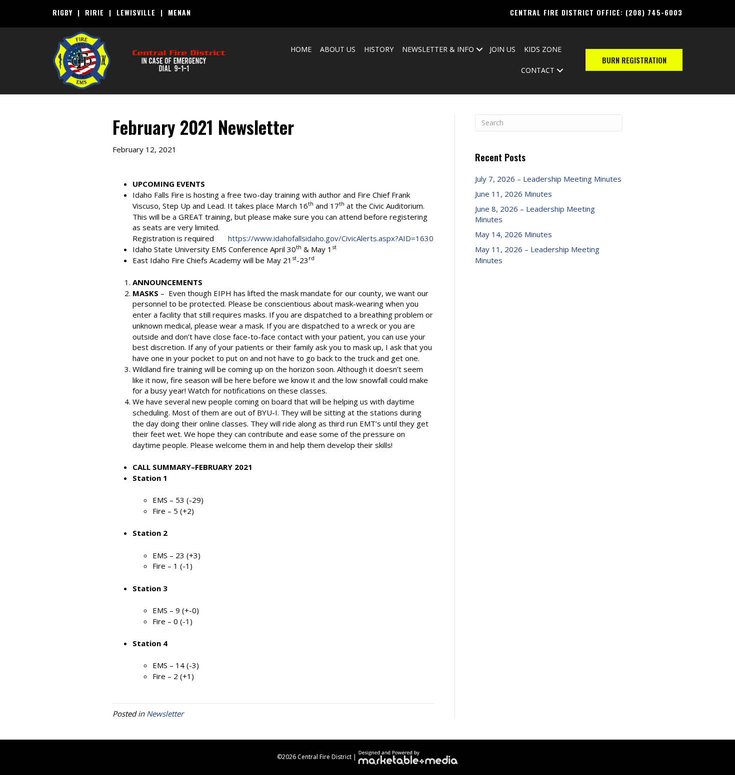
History (379, 49)
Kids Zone (543, 49)
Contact (537, 70)
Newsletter (165, 714)
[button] (479, 49)
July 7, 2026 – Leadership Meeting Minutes (548, 179)
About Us (338, 49)
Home (301, 49)
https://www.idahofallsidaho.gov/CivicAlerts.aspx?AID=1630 (331, 238)
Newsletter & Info (438, 49)
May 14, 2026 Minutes (513, 234)
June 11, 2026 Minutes (513, 194)
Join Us (503, 49)
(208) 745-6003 (654, 12)
